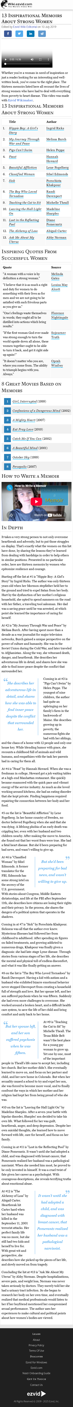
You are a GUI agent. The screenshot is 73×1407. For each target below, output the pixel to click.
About (36, 1339)
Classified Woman (22, 174)
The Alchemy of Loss (23, 231)
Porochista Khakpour (53, 183)
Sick (12, 181)
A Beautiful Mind (25, 448)
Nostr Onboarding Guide (36, 1373)
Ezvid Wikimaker (20, 100)
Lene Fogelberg (57, 167)
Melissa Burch (56, 139)
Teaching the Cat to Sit (25, 203)
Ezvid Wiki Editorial (25, 26)
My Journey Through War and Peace (24, 141)
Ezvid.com (36, 1367)
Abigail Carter (56, 231)
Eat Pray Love (23, 429)
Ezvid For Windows (36, 1362)
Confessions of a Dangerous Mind (36, 411)
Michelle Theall (57, 203)
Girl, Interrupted (25, 401)
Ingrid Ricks (55, 128)
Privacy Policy (36, 1345)
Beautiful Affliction (23, 167)
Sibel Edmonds (57, 174)
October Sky (21, 457)
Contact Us (36, 1384)
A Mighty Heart (24, 420)
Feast (12, 157)
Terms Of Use (36, 1350)
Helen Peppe (55, 150)
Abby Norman (56, 237)
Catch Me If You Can (27, 439)
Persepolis (20, 467)
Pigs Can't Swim (20, 150)
